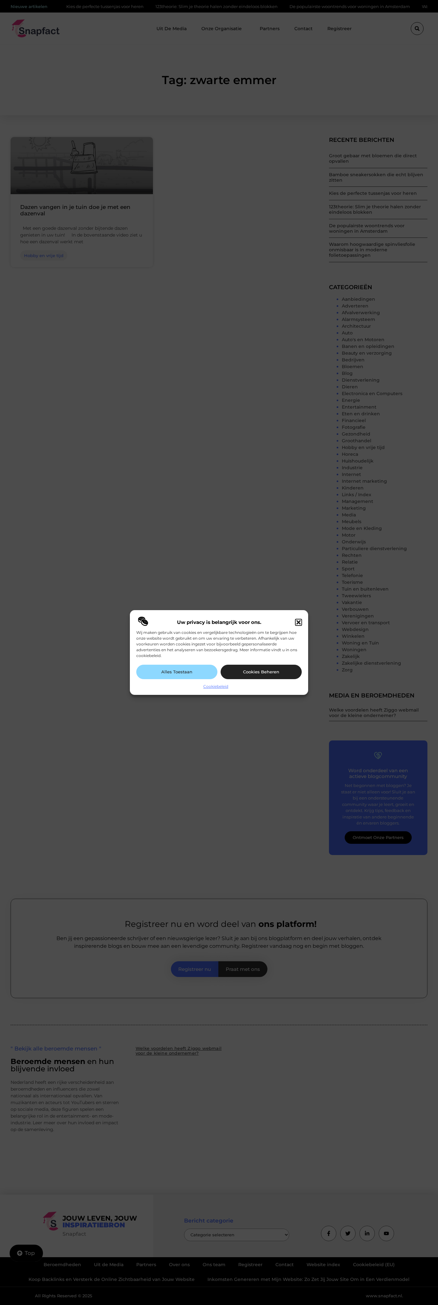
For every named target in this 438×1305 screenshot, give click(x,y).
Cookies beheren (261, 671)
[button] (298, 622)
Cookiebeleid (215, 686)
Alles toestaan (176, 671)
